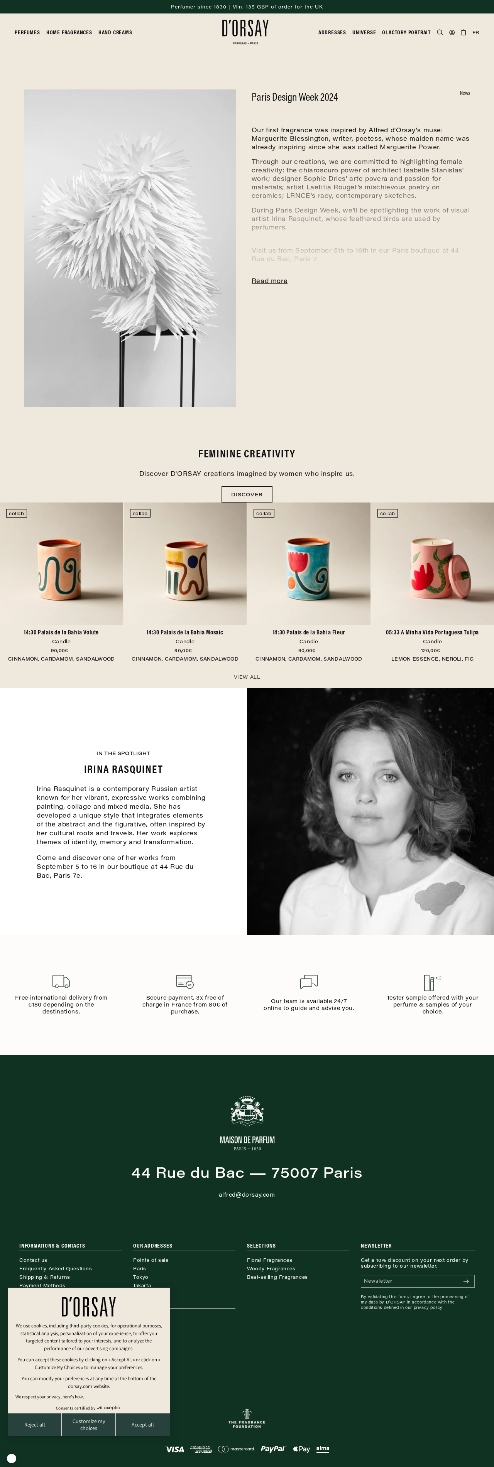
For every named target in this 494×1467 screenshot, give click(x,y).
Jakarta (142, 1285)
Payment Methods (42, 1285)
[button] (30, 32)
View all (247, 677)
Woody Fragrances (271, 1268)
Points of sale (150, 1260)
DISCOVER (247, 494)
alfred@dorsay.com (247, 1194)
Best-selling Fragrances (277, 1277)
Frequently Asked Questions (55, 1268)
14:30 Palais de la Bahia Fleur (309, 636)
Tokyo (141, 1277)
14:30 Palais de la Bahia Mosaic (185, 636)
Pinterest (144, 1326)
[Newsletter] (465, 1281)
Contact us (33, 1260)
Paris (139, 1268)
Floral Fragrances (269, 1260)
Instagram (146, 1317)
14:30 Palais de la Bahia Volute (61, 636)
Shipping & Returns (44, 1277)
